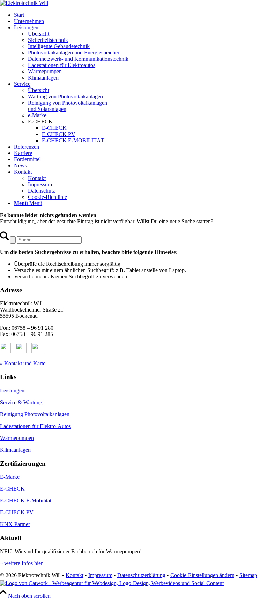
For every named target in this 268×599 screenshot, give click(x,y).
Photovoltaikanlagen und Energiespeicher (73, 52)
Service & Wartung (21, 402)
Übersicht (38, 34)
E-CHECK (12, 489)
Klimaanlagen (43, 78)
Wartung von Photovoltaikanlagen (65, 96)
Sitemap (248, 575)
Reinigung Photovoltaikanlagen (34, 414)
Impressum (100, 575)
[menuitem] (141, 15)
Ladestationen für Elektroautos (61, 65)
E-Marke (10, 477)
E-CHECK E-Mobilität (25, 500)
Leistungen (12, 391)
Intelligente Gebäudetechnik (59, 46)
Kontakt (74, 575)
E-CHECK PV (17, 512)
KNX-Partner (15, 524)
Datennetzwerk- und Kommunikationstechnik (78, 59)
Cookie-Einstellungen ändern (202, 575)
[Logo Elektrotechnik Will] (24, 3)
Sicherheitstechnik (48, 40)
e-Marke (37, 115)
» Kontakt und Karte (22, 363)
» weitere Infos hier (21, 563)
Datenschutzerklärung (141, 575)
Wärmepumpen (45, 71)
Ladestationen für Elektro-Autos (35, 426)
